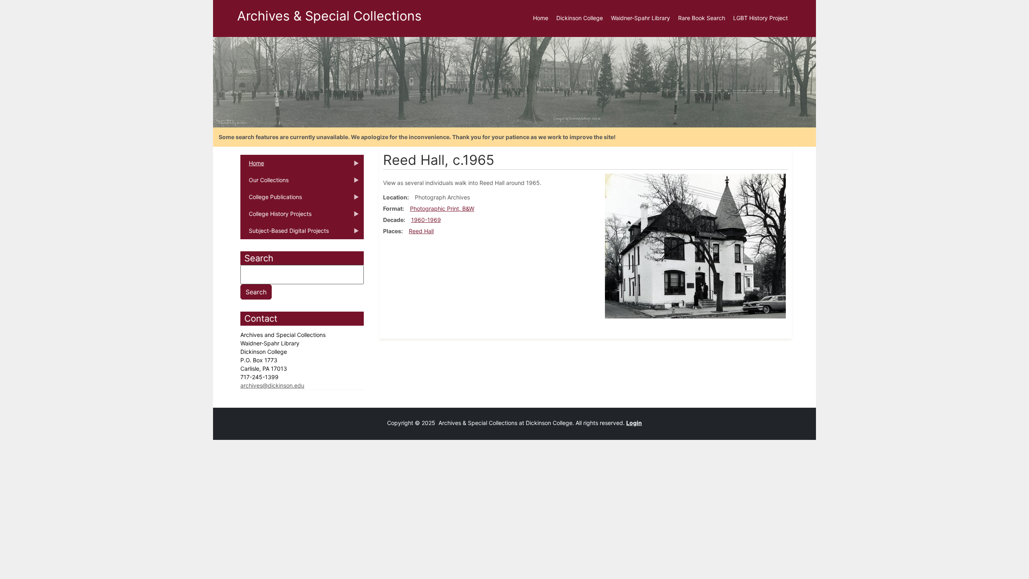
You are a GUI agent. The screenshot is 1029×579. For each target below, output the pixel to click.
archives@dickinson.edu (272, 385)
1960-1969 (426, 219)
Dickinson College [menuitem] (579, 17)
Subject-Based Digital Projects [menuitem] (284, 233)
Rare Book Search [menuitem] (701, 17)
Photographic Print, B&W (442, 208)
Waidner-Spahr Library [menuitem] (640, 17)
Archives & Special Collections (329, 16)
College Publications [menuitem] (271, 199)
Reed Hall (421, 231)
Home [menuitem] (540, 17)
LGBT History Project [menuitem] (760, 17)
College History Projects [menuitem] (276, 216)
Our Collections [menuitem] (264, 183)
